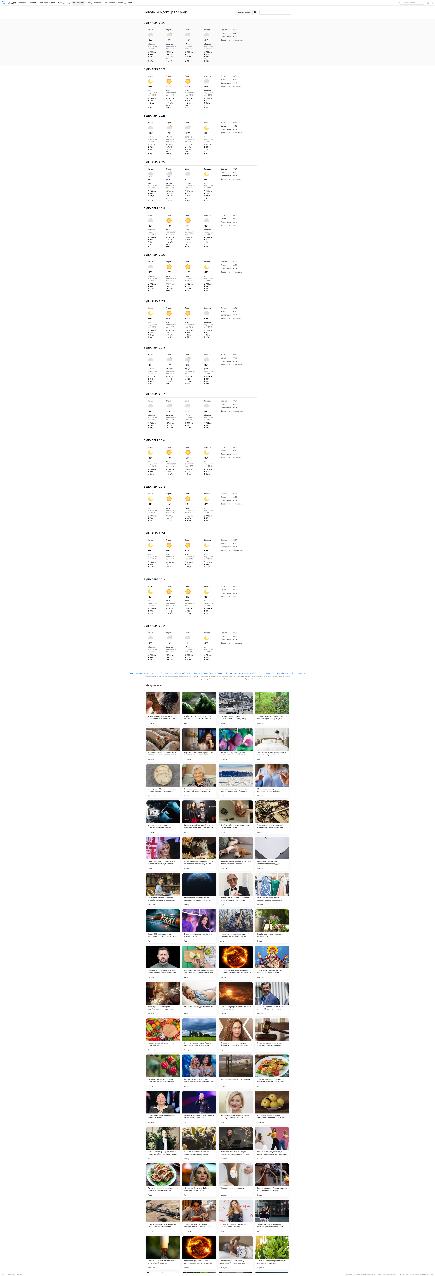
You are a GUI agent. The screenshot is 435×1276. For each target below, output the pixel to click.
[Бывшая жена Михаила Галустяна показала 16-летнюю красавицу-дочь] (199, 817)
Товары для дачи (299, 673)
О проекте (349, 1274)
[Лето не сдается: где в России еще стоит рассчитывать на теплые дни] (199, 1035)
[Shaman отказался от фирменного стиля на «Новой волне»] (199, 1108)
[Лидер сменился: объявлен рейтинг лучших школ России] (272, 1217)
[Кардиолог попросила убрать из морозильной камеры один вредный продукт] (199, 745)
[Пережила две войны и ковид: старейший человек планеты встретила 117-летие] (199, 781)
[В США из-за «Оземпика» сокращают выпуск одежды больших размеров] (272, 890)
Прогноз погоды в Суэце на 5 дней (175, 673)
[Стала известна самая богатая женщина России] (163, 1108)
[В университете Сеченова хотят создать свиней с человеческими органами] (163, 745)
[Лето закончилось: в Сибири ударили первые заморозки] (199, 1144)
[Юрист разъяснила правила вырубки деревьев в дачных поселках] (163, 999)
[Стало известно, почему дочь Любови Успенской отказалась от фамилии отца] (236, 1035)
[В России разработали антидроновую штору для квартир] (272, 854)
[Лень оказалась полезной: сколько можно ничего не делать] (236, 854)
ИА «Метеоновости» (426, 1274)
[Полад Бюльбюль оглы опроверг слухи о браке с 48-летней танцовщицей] (236, 890)
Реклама (19, 1274)
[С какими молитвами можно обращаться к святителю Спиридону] (272, 963)
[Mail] (3, 2)
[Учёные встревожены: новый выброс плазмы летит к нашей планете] (199, 1253)
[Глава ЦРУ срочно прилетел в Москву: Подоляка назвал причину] (272, 999)
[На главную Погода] (10, 2)
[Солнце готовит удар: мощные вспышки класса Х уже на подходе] (236, 963)
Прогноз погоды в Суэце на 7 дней (207, 673)
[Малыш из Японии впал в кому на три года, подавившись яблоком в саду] (199, 963)
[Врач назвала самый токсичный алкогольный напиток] (163, 1253)
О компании (10, 1274)
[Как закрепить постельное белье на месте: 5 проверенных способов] (272, 745)
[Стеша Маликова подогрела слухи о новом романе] (236, 1217)
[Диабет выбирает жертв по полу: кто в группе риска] (236, 817)
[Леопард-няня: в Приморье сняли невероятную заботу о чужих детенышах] (272, 709)
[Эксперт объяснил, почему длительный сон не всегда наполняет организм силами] (236, 1253)
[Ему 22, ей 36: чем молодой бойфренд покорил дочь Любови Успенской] (199, 1072)
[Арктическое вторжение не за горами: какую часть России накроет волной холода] (236, 781)
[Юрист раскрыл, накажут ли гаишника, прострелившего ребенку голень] (272, 1035)
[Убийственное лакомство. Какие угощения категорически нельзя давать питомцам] (163, 709)
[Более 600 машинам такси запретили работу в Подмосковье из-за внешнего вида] (163, 926)
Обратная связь (403, 1274)
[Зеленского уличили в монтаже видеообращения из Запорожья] (163, 963)
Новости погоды (266, 673)
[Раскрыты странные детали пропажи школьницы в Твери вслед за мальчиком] (236, 926)
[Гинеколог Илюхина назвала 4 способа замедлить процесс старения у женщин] (163, 890)
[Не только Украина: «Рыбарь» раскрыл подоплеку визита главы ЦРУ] (236, 1144)
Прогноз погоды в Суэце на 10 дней (241, 673)
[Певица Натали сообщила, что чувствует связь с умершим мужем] (163, 854)
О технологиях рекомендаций (386, 1274)
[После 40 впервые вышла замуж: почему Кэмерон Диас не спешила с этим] (236, 1108)
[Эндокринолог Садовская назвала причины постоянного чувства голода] (199, 1217)
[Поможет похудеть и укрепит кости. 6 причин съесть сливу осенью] (236, 745)
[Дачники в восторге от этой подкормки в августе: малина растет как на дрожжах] (163, 1072)
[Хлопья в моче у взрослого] (236, 1180)
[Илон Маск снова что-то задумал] (236, 1072)
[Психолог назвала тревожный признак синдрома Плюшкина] (272, 817)
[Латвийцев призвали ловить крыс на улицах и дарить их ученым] (199, 854)
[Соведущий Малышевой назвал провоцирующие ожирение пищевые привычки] (163, 781)
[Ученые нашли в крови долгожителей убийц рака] (163, 817)
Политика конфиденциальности (364, 1274)
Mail (3, 1274)
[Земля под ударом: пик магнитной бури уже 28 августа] (236, 999)
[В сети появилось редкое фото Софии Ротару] (199, 926)
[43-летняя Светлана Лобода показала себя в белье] (199, 1180)
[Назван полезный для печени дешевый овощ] (163, 1035)
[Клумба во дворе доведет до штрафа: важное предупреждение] (272, 926)
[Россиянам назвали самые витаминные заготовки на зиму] (272, 1108)
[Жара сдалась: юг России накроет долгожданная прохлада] (272, 1180)
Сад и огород (282, 673)
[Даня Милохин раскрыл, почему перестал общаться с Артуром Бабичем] (163, 1144)
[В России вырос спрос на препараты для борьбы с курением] (272, 781)
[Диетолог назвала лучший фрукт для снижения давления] (272, 1253)
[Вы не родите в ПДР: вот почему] (199, 999)
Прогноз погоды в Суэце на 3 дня (143, 673)
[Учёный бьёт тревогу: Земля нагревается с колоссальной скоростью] (199, 890)
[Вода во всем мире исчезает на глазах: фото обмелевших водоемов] (163, 1217)
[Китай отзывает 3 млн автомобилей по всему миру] (236, 709)
